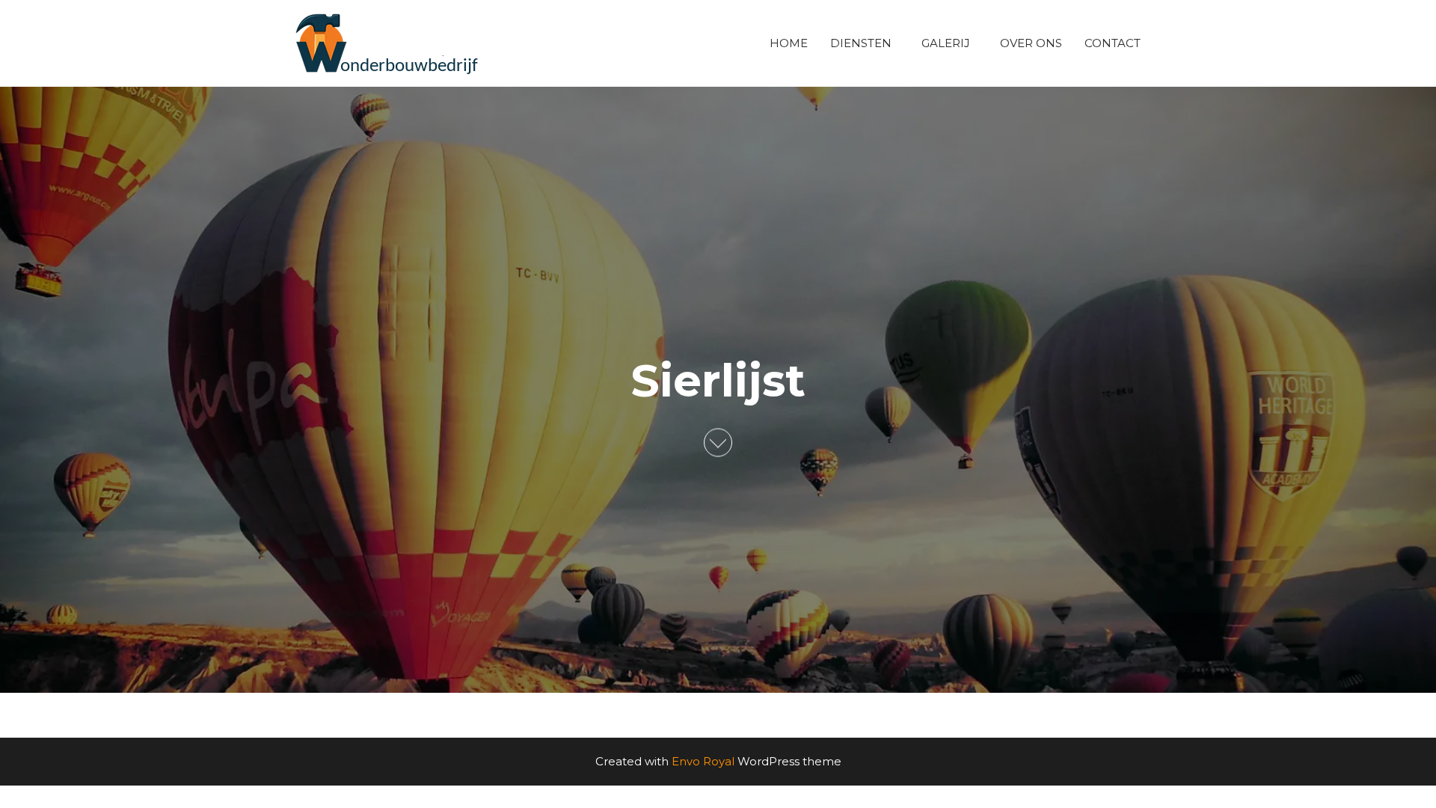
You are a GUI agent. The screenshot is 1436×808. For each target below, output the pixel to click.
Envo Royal (703, 761)
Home (789, 43)
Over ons (1031, 43)
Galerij (945, 43)
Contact (1112, 43)
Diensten (861, 43)
